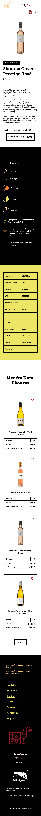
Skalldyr (13, 178)
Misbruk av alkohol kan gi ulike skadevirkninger (20, 809)
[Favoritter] (28, 5)
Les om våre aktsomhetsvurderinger (20, 796)
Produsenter (13, 690)
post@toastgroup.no (20, 758)
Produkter (12, 684)
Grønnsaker (15, 163)
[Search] (24, 5)
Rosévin (25, 289)
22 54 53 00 (20, 762)
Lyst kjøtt (14, 171)
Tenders (11, 696)
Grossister (12, 701)
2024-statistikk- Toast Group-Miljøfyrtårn (18, 789)
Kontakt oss (13, 712)
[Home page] (7, 4)
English (10, 718)
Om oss (11, 707)
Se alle (20, 642)
